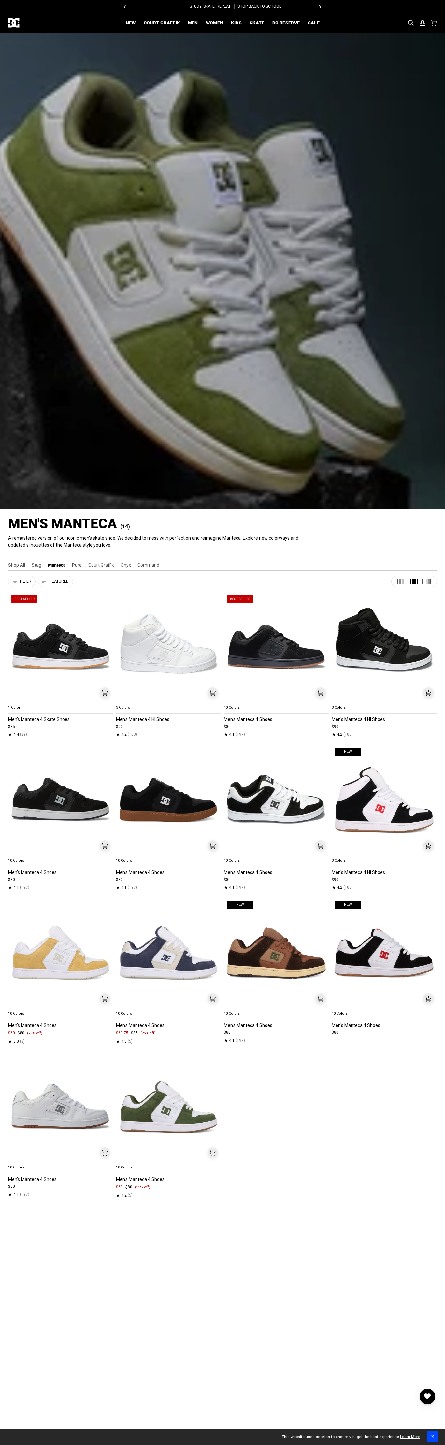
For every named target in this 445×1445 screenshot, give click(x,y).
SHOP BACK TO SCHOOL (246, 6)
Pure (77, 565)
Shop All (16, 565)
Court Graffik (101, 565)
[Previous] (125, 6)
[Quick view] (105, 692)
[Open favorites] (427, 1396)
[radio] (17, 700)
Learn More (410, 1437)
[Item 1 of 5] (60, 647)
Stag (36, 565)
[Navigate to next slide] (323, 700)
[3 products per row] (401, 581)
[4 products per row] (414, 581)
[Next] (320, 6)
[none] (60, 699)
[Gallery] (60, 647)
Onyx (126, 565)
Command (148, 565)
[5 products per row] (426, 581)
